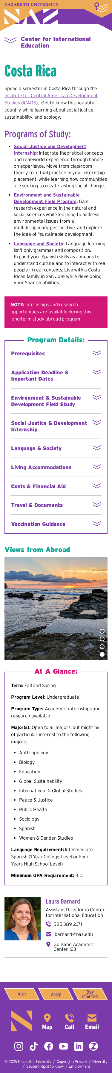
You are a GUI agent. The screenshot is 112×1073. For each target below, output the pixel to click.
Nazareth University (31, 13)
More (101, 7)
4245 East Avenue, (47, 1021)
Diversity (100, 1061)
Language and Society (38, 243)
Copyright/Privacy (72, 1061)
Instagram (18, 1046)
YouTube (63, 1046)
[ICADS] (39, 102)
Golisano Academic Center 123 (73, 946)
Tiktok (33, 1046)
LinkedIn (78, 1046)
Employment (79, 1066)
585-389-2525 (70, 1021)
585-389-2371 (67, 924)
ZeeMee (93, 1046)
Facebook (48, 1046)
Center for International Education (75, 912)
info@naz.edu (92, 1021)
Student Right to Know (45, 1066)
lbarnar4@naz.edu (73, 934)
